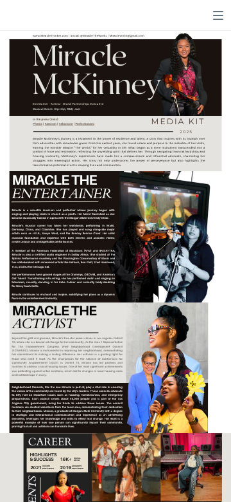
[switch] (218, 15)
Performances (84, 124)
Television (66, 124)
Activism (50, 124)
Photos (37, 124)
